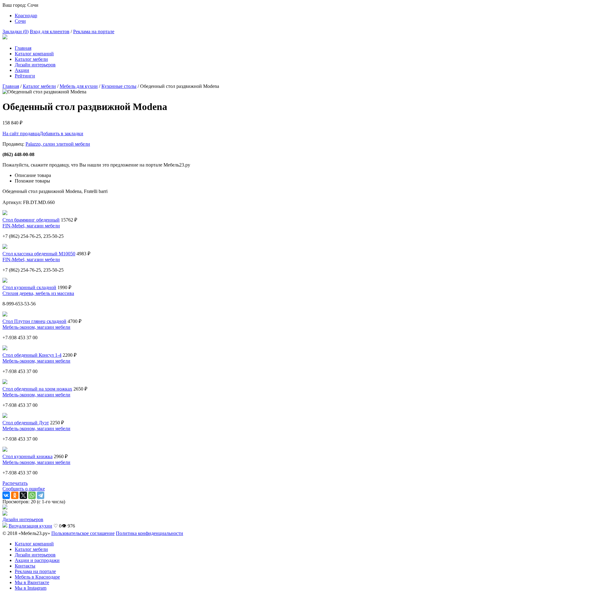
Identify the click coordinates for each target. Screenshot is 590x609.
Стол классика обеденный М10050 (38, 253)
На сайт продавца (21, 133)
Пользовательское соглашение (83, 533)
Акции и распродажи (37, 560)
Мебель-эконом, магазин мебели (36, 327)
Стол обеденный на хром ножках (37, 388)
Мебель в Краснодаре (37, 577)
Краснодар (26, 15)
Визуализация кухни (30, 525)
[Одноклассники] (14, 495)
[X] (23, 495)
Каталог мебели (31, 59)
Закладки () (15, 31)
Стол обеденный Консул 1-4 (31, 355)
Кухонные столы (118, 86)
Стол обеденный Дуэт (25, 422)
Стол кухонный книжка (27, 456)
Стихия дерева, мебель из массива (38, 293)
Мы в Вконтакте (32, 582)
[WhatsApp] (32, 495)
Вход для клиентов (49, 31)
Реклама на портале (93, 31)
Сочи (20, 21)
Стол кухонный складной (29, 287)
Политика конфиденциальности (149, 533)
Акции (22, 70)
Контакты (25, 565)
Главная (23, 48)
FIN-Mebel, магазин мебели (31, 225)
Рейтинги (25, 75)
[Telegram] (40, 495)
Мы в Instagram (30, 588)
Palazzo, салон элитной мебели (58, 144)
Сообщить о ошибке (23, 488)
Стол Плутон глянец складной (34, 321)
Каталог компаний (34, 53)
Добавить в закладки (61, 133)
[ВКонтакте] (6, 495)
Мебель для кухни (79, 86)
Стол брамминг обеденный (31, 219)
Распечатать (15, 483)
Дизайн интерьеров (35, 64)
